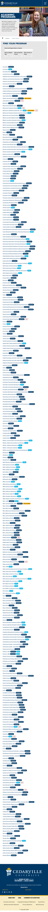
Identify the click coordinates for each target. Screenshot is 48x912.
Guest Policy (41, 902)
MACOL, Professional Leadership (10, 447)
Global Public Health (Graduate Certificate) (12, 343)
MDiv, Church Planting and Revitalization (12, 515)
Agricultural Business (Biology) (9, 84)
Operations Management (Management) (12, 634)
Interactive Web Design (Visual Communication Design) (15, 392)
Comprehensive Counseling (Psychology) (12, 188)
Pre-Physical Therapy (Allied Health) (11, 707)
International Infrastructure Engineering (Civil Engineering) (16, 404)
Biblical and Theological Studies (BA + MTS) (13, 110)
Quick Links (28, 889)
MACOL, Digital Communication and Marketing (13, 443)
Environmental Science (8, 312)
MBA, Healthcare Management (10, 491)
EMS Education (6, 292)
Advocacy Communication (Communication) (13, 81)
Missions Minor (6, 549)
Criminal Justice (6, 215)
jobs (19, 898)
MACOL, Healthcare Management (10, 445)
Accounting (5, 67)
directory (11, 898)
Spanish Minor (6, 775)
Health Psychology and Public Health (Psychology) (14, 358)
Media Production (7, 537)
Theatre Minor (6, 811)
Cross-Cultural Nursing (8, 219)
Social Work (5, 758)
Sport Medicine (6, 787)
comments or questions (32, 898)
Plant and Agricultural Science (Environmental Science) (15, 676)
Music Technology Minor (8, 610)
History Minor (6, 370)
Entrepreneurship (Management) (10, 299)
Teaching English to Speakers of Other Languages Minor (15, 802)
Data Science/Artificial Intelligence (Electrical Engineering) (16, 249)
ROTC (4, 748)
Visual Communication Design (10, 821)
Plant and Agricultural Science (10, 673)
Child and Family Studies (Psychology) (11, 166)
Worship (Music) (6, 838)
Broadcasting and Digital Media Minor (11, 142)
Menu (45, 4)
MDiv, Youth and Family (8, 532)
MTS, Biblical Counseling (8, 583)
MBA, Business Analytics (8, 486)
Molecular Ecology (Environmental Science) (12, 557)
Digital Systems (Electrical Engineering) (11, 258)
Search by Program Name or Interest (13, 48)
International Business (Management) (11, 399)
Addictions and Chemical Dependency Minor (13, 79)
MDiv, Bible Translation (8, 508)
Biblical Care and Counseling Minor (11, 115)
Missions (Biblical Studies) (8, 547)
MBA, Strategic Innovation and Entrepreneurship (14, 498)
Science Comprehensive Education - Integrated (13, 751)
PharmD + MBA (6, 654)
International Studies (7, 406)
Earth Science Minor (7, 275)
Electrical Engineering (8, 290)
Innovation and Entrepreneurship (10, 389)
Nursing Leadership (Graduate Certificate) (12, 625)
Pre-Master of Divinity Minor (9, 692)
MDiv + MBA (5, 501)
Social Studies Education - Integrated (11, 756)
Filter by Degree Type (8, 53)
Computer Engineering (8, 193)
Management (6, 452)
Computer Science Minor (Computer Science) (13, 198)
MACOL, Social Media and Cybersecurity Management (15, 450)
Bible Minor (5, 103)
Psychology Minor (7, 739)
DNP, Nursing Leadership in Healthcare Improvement (15, 270)
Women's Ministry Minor (8, 831)
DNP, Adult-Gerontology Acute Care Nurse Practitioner (15, 263)
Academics (7, 38)
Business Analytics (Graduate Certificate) (12, 151)
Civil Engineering (6, 176)
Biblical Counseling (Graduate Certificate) (12, 120)
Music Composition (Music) (9, 600)
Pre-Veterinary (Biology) (8, 719)
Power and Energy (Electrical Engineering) (12, 683)
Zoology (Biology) (7, 855)
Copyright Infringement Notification (26, 902)
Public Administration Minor (9, 743)
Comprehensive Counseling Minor (10, 190)
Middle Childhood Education (9, 540)
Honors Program (6, 372)
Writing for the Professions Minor (10, 845)
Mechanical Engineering (8, 535)
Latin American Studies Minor (9, 418)
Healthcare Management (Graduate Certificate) (13, 363)
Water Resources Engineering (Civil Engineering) (14, 823)
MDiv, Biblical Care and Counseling (11, 513)
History (4, 367)
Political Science (6, 678)
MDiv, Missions (6, 523)
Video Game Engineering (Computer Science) (13, 819)
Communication (6, 178)
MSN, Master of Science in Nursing (11, 574)
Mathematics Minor (7, 479)
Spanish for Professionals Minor (10, 773)
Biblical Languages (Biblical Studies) (11, 122)
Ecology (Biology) (7, 278)
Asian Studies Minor (7, 96)
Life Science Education (8, 426)
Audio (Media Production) (8, 101)
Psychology (5, 734)
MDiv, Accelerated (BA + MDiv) (10, 503)
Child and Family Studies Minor (10, 168)
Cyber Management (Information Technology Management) (16, 229)
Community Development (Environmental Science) (14, 183)
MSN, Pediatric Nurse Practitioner (10, 581)
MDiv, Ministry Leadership (9, 520)
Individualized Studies (8, 377)
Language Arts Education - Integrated (11, 416)
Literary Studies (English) (8, 435)
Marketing (5, 457)
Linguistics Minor (6, 433)
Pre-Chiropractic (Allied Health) (10, 685)
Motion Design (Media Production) (10, 561)
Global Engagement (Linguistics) (10, 341)
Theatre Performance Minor (9, 814)
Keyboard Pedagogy (7, 413)
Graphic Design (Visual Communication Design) (13, 348)
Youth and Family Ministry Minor (10, 853)
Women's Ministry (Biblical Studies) (10, 828)
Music (4, 595)
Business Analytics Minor (8, 154)
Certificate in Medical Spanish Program (11, 156)
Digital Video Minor (7, 261)
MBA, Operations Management (10, 496)
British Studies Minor (7, 139)
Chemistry (5, 159)
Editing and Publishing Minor (9, 285)
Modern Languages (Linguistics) (10, 554)
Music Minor (5, 605)
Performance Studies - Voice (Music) (11, 646)
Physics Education (7, 668)
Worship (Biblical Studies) (8, 836)
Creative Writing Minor (8, 212)
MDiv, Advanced (6, 506)
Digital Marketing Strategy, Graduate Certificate (13, 256)
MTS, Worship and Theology (9, 593)
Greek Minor (5, 353)
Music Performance (7, 608)
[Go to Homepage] (9, 5)
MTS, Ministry (6, 591)
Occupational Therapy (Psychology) (11, 627)
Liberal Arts (5, 423)
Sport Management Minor (8, 785)
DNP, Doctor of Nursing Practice (10, 266)
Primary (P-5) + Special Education (10, 722)
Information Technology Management (11, 382)
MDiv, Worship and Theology (9, 530)
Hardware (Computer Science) (10, 355)
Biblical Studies (6, 130)
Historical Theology (7, 365)
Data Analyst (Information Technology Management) (14, 241)
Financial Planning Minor (8, 326)
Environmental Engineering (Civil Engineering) (13, 307)
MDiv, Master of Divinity (8, 518)
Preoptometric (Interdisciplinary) (10, 702)
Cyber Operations (7, 234)
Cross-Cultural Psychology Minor (10, 224)
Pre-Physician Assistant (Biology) (10, 712)
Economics (5, 280)
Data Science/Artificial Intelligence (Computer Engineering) (16, 246)
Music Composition (7, 598)
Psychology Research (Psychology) (11, 741)
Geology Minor (6, 338)
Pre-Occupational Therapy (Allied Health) (12, 700)
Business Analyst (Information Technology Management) (15, 147)
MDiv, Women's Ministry (8, 528)
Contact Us (5, 889)
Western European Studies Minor (10, 826)
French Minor (6, 331)
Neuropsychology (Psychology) (10, 615)
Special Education (7, 777)
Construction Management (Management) (12, 200)
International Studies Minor (9, 409)
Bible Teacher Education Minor (10, 105)
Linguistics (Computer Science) (10, 430)
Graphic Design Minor (8, 350)
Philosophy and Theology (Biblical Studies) (12, 659)
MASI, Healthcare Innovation (9, 467)
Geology (5, 333)
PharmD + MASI (6, 651)
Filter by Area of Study (28, 53)
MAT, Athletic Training (8, 472)
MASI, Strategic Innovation (9, 469)
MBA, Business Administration (9, 484)
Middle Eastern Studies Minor (9, 542)
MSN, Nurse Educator (8, 576)
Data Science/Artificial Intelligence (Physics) (13, 253)
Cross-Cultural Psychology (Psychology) (12, 222)
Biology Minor (6, 134)
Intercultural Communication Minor (11, 397)
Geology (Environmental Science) (10, 336)
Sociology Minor (6, 760)
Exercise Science (7, 314)
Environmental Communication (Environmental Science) (15, 304)
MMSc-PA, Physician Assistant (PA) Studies (12, 552)
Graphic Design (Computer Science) (11, 346)
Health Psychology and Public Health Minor (13, 360)
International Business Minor (9, 401)
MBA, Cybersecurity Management (10, 489)
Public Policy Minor (7, 746)
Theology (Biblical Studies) (9, 816)
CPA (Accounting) (7, 205)
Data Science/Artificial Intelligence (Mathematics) (14, 251)
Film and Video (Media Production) (10, 319)
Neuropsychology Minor (8, 617)
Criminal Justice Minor (8, 217)
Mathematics (6, 474)
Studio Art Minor (6, 799)
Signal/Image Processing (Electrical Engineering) (14, 753)
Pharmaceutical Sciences (8, 649)
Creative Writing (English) (8, 210)
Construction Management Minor (10, 202)
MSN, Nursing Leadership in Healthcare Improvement (15, 578)
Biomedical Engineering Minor (10, 137)
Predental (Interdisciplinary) (9, 688)
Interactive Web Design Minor (9, 394)
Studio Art (5, 797)
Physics (4, 666)
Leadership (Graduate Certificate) (10, 421)
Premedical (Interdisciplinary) (9, 695)
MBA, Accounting (7, 481)
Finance (4, 321)
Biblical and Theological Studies (10, 108)
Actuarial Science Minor (8, 74)
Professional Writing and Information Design (13, 729)
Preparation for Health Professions (10, 705)
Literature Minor (6, 438)
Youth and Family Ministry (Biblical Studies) (12, 850)
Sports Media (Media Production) (10, 790)
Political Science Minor (8, 680)
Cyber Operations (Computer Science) (11, 236)
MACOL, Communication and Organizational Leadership (15, 440)
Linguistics (5, 428)
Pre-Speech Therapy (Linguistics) (10, 717)
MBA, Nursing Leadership (8, 494)
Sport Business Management (9, 780)
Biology (4, 132)
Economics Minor (7, 282)
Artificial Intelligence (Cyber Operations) (12, 93)
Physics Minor (6, 671)
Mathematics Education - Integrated (11, 477)
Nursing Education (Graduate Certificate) (12, 622)
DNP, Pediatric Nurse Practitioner (10, 273)
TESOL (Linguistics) (7, 807)
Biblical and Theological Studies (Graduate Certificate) (15, 113)
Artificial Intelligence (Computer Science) (12, 91)
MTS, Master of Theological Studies (11, 588)
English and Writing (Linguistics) (10, 297)
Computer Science (7, 195)
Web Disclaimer (40, 904)
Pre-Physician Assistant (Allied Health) (11, 709)
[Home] (2, 38)
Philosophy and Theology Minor (10, 661)
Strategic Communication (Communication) (12, 792)
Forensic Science (7, 329)
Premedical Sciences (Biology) (10, 697)
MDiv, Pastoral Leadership (9, 525)
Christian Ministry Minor (8, 171)
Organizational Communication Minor (11, 642)
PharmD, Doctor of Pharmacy (9, 656)
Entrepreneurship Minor (8, 302)
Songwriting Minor (7, 763)
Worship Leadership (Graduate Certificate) (12, 840)
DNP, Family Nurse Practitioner (10, 268)
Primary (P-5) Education (8, 724)
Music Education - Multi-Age (9, 603)
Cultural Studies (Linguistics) (9, 227)
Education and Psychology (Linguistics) (11, 287)
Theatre (4, 809)
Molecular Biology (7, 559)
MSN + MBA (5, 566)
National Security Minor (8, 612)
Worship (4, 833)
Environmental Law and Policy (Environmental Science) (15, 309)
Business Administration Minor (10, 144)
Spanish (4, 765)
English (4, 295)
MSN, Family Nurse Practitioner (10, 571)
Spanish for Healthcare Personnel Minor (12, 770)
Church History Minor (8, 173)
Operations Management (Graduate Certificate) (13, 632)
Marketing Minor (6, 460)
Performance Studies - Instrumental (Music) (12, 644)
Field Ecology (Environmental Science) (11, 316)
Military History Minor (7, 545)
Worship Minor (6, 843)
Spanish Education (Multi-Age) (9, 768)
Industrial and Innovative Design (10, 380)
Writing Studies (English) (8, 848)
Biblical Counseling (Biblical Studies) (11, 118)
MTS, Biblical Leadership (8, 586)
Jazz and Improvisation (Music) (10, 411)
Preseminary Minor (7, 714)
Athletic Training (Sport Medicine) (10, 98)
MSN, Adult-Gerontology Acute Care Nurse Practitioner (15, 569)
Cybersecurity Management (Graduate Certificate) (14, 239)
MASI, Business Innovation (9, 464)
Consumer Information (9, 902)
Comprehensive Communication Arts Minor (13, 185)
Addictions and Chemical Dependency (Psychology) (14, 76)
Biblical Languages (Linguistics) (10, 125)
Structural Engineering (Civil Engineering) (12, 794)
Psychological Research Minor (9, 731)
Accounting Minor (7, 71)
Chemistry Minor (6, 164)
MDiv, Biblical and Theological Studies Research (14, 511)
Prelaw (4, 690)
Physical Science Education (9, 663)
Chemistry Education (7, 161)
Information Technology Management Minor (13, 387)
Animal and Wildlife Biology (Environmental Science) (15, 88)
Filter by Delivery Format (18, 53)
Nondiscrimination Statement (11, 904)
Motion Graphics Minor (8, 564)
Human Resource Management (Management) (13, 375)
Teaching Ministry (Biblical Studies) (10, 804)
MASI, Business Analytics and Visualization (12, 462)
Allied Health (6, 86)
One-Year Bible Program (8, 629)
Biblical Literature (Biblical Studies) (10, 127)
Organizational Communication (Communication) (14, 637)
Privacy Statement (27, 904)
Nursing (4, 620)
